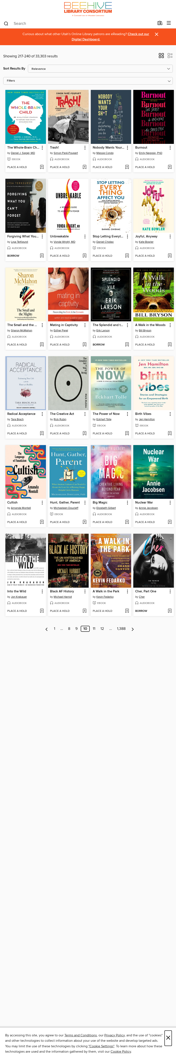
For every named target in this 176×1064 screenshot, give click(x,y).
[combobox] (79, 23)
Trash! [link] (54, 148)
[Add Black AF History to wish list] (84, 611)
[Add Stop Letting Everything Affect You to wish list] (127, 256)
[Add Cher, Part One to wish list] (169, 611)
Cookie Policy (121, 1051)
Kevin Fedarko (105, 597)
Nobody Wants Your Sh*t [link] (109, 148)
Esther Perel (61, 330)
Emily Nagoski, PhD (150, 153)
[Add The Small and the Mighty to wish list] (41, 345)
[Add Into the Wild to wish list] (41, 611)
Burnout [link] (141, 148)
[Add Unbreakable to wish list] (84, 256)
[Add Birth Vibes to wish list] (169, 434)
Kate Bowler (146, 242)
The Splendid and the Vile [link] (109, 325)
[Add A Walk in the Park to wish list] (127, 611)
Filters (11, 81)
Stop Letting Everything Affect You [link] (109, 236)
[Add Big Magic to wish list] (127, 522)
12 (102, 628)
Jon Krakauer (19, 597)
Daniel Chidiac (105, 242)
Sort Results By (14, 69)
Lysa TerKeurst (19, 242)
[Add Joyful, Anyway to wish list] (169, 256)
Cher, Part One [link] (145, 591)
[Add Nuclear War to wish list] (169, 522)
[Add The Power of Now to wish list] (127, 434)
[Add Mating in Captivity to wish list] (84, 345)
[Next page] (133, 628)
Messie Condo (105, 153)
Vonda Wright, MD (64, 242)
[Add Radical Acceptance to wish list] (41, 434)
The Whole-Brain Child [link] (23, 148)
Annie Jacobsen (148, 508)
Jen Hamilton (147, 419)
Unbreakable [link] (59, 236)
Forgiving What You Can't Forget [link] (23, 236)
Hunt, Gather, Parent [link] (65, 503)
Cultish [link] (12, 503)
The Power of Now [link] (106, 414)
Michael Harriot (63, 597)
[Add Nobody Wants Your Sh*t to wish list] (127, 167)
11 (94, 628)
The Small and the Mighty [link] (23, 325)
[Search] (6, 23)
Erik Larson (103, 330)
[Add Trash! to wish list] (84, 167)
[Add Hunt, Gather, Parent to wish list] (84, 522)
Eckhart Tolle (103, 419)
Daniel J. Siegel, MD (23, 153)
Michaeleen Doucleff (66, 508)
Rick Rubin (60, 419)
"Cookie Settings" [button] (101, 1046)
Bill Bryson (145, 330)
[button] (161, 57)
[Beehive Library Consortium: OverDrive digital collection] (88, 9)
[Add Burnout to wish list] (169, 167)
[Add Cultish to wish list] (41, 522)
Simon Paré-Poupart (66, 153)
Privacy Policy (114, 1035)
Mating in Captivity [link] (64, 325)
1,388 (121, 628)
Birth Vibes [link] (143, 414)
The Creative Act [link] (62, 414)
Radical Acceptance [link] (21, 414)
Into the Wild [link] (16, 591)
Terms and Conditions (80, 1035)
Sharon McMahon (21, 330)
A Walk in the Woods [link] (150, 325)
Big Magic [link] (100, 503)
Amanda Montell (21, 508)
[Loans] (160, 24)
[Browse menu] (169, 23)
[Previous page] (46, 628)
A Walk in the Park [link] (106, 591)
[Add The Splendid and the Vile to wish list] (127, 345)
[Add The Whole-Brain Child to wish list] (41, 167)
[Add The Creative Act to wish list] (84, 434)
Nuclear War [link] (144, 503)
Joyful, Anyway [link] (146, 236)
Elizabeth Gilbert (106, 508)
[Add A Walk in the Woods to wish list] (169, 345)
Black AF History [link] (62, 591)
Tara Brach (17, 419)
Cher (142, 597)
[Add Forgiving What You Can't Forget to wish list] (41, 256)
